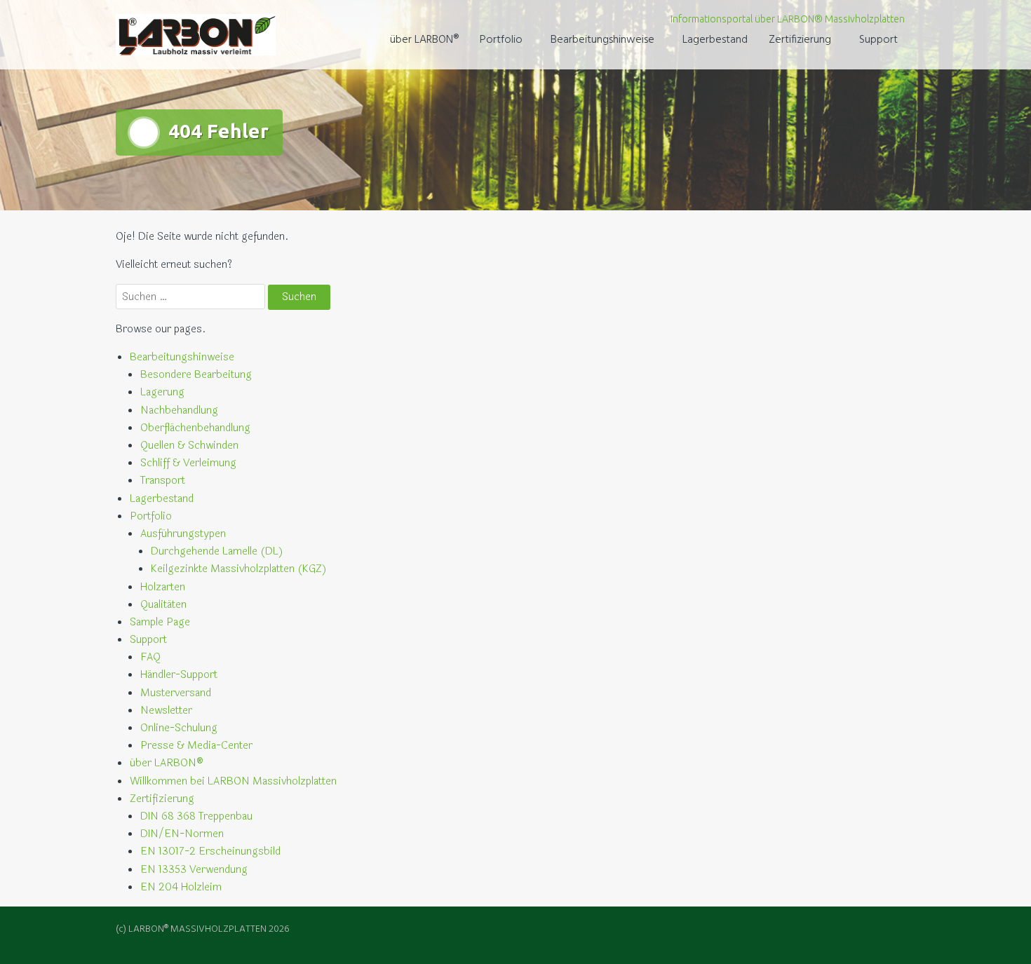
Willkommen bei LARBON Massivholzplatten (233, 781)
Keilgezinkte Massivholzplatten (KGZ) (239, 569)
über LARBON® (424, 40)
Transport (162, 481)
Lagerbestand (715, 40)
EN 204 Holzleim (181, 887)
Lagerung (162, 392)
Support (878, 40)
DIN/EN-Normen (182, 834)
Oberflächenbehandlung (195, 428)
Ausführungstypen (183, 534)
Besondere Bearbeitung (196, 375)
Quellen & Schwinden (189, 445)
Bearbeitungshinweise (602, 40)
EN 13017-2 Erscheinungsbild (210, 851)
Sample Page (160, 622)
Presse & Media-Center (196, 746)
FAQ (150, 657)
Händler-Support (178, 675)
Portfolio (501, 40)
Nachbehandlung (179, 410)
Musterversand (175, 693)
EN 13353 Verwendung (194, 870)
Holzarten (162, 587)
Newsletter (166, 710)
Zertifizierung (800, 40)
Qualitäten (163, 605)
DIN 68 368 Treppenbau (196, 816)
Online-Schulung (178, 728)
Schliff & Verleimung (188, 463)
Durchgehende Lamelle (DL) (217, 551)
